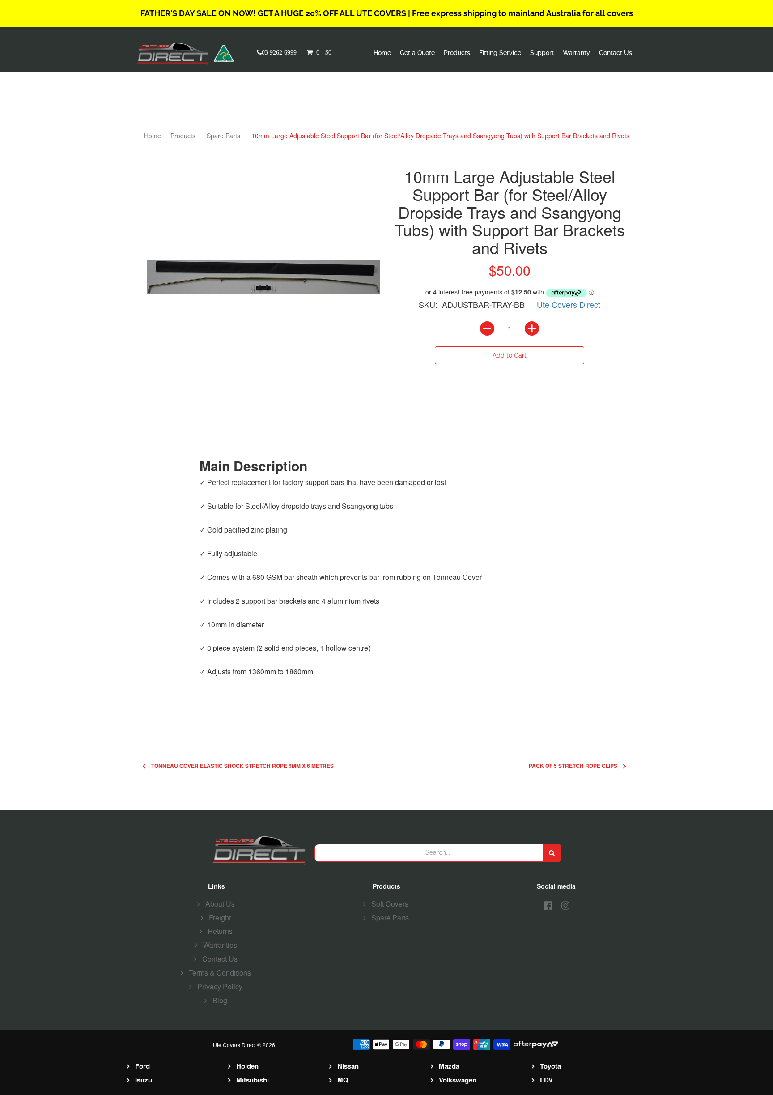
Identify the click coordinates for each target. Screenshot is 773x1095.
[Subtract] (487, 328)
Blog (219, 1000)
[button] (326, 52)
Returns (220, 931)
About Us (220, 904)
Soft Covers (389, 904)
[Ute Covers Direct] (175, 53)
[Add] (532, 328)
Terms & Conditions (220, 972)
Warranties (220, 945)
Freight (220, 917)
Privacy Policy (219, 986)
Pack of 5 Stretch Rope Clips (573, 766)
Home (152, 135)
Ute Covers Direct (568, 304)
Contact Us (220, 959)
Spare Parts (223, 135)
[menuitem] (382, 52)
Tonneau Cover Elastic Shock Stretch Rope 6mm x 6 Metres (242, 766)
